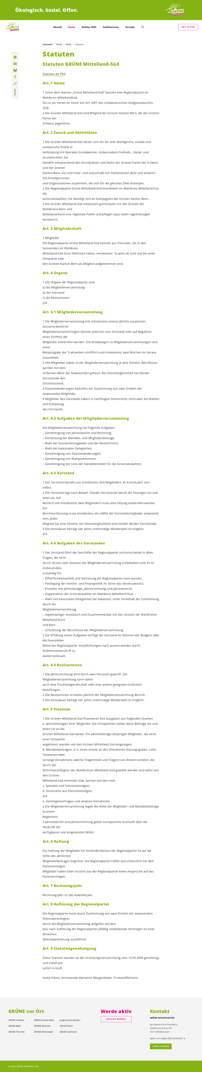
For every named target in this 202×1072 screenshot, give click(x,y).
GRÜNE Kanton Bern (44, 1020)
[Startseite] (176, 10)
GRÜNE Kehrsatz (42, 1025)
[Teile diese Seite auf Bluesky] (15, 70)
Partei (59, 44)
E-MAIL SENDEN (161, 1046)
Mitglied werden (116, 1019)
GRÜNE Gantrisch (68, 1031)
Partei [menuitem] (71, 27)
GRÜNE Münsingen (43, 1031)
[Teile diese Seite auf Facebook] (15, 77)
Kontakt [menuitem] (130, 27)
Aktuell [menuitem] (57, 27)
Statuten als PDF (54, 74)
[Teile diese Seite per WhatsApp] (15, 57)
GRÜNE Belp (14, 1025)
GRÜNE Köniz (66, 1025)
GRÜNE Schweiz (16, 1020)
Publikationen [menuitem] (111, 27)
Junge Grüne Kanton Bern (71, 1020)
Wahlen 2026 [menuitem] (89, 27)
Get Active (188, 27)
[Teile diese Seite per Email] (15, 64)
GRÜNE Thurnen (16, 1031)
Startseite (47, 44)
